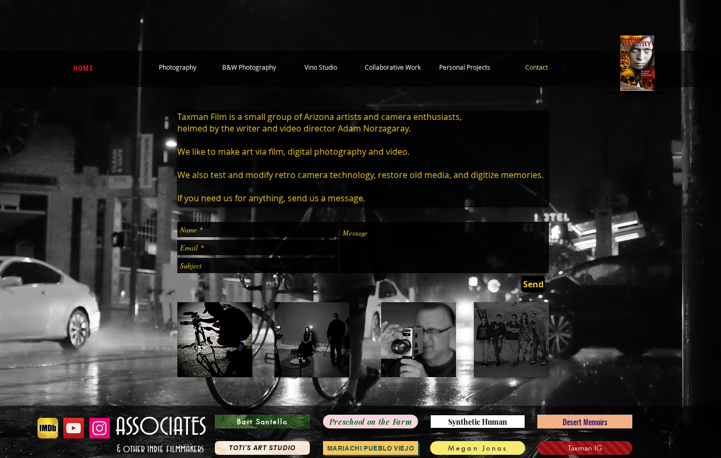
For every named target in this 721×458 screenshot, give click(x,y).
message (345, 198)
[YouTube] (73, 428)
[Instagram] (99, 428)
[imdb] (47, 428)
